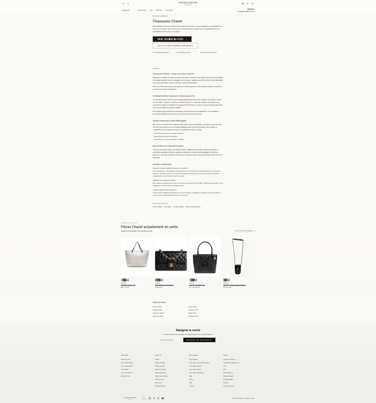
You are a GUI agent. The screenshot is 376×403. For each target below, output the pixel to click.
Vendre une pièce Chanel (193, 207)
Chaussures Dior (193, 310)
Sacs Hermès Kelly (126, 366)
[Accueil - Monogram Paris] (188, 3)
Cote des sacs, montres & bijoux (199, 362)
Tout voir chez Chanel (244, 230)
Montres (159, 10)
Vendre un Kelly (159, 366)
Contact (191, 386)
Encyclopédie (193, 359)
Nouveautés (142, 10)
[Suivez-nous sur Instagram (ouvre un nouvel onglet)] (149, 398)
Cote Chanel (167, 207)
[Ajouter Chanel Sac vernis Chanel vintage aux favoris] (218, 240)
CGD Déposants (228, 372)
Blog (190, 376)
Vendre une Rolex (160, 372)
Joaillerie (169, 10)
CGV (224, 369)
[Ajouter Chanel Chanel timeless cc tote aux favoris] (150, 240)
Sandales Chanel (157, 310)
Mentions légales (228, 376)
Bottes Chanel (157, 307)
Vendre (157, 359)
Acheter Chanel (157, 207)
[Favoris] (247, 3)
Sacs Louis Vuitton (126, 372)
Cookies (225, 382)
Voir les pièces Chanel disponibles (175, 45)
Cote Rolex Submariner (196, 372)
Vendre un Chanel (160, 369)
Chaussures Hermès (158, 313)
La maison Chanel (178, 207)
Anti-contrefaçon (228, 386)
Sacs (151, 10)
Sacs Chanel (125, 369)
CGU (224, 366)
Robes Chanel (192, 313)
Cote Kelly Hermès (195, 369)
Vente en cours (125, 359)
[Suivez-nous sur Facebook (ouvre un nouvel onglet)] (154, 398)
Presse (191, 379)
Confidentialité (228, 379)
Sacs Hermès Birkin (127, 362)
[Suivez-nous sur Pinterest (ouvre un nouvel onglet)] (162, 398)
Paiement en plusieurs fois (231, 362)
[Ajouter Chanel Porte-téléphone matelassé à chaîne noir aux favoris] (252, 240)
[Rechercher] (123, 3)
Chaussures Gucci (158, 316)
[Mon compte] (128, 3)
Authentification (160, 386)
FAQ (190, 382)
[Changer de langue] (242, 3)
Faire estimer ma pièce (170, 39)
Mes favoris (158, 382)
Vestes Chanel (192, 307)
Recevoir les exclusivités (199, 340)
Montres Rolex (125, 376)
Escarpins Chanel (193, 316)
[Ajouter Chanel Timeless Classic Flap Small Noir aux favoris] (184, 240)
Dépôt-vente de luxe (161, 376)
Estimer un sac (159, 379)
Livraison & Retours (229, 359)
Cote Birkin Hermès (195, 366)
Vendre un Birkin (160, 362)
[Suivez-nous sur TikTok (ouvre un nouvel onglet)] (158, 398)
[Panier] (252, 3)
